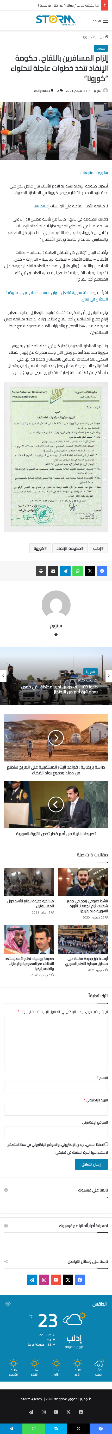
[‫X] (90, 571)
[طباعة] (41, 571)
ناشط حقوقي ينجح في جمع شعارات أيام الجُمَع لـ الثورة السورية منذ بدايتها (87, 906)
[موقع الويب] (56, 634)
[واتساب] (77, 571)
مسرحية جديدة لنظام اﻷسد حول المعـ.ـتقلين (30, 903)
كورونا (39, 548)
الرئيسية (99, 37)
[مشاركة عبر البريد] (53, 571)
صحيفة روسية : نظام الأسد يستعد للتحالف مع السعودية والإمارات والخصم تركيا (29, 963)
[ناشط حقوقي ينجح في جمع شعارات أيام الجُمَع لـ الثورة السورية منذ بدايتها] (83, 882)
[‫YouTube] (56, 1280)
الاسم (102, 1078)
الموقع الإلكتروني (95, 1122)
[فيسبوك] (102, 571)
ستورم (97, 91)
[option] (56, 676)
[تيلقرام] (65, 571)
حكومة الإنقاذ (69, 548)
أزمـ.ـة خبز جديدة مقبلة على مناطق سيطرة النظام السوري (86, 961)
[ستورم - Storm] (56, 20)
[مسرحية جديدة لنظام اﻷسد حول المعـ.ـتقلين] (29, 882)
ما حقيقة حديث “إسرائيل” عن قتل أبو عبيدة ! (68, 5)
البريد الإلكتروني (96, 1100)
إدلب (97, 548)
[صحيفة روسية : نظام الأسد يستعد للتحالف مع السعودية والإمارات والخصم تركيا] (29, 939)
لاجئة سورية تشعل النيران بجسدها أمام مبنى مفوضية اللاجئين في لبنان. (56, 296)
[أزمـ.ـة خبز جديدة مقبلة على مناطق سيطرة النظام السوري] (83, 939)
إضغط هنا (41, 206)
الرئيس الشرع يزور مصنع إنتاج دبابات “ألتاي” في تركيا (59, 689)
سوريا (86, 37)
